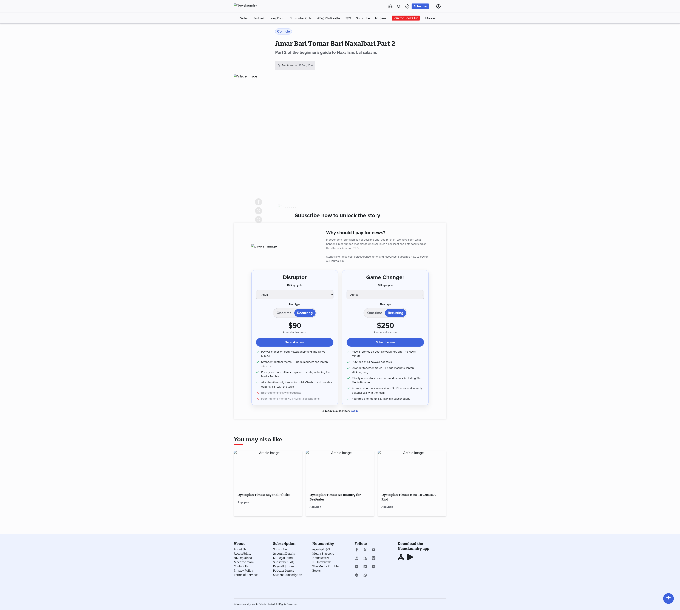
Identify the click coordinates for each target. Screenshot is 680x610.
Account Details (284, 553)
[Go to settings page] (668, 598)
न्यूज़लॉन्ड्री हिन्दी (321, 549)
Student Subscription (287, 575)
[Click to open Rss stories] (365, 558)
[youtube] (373, 550)
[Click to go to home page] (253, 5)
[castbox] (356, 575)
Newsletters (320, 558)
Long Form (277, 18)
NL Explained (243, 558)
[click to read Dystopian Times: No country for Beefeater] (340, 470)
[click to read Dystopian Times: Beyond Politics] (268, 470)
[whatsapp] (365, 575)
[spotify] (373, 567)
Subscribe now (294, 342)
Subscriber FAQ (283, 562)
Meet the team (244, 562)
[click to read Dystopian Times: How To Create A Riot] (412, 470)
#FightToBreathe (328, 18)
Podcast (258, 18)
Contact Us (241, 566)
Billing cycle (294, 285)
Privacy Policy (243, 570)
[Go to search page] (399, 6)
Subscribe (420, 6)
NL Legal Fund (283, 558)
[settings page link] (407, 6)
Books (316, 570)
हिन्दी (348, 18)
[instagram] (356, 558)
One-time (284, 313)
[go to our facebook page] (356, 550)
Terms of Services (246, 575)
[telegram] (356, 567)
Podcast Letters (283, 570)
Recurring (305, 313)
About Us (240, 549)
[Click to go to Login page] (438, 6)
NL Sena (380, 18)
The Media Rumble (325, 566)
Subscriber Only (301, 18)
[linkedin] (365, 567)
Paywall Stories (283, 566)
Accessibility (242, 553)
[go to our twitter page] (365, 550)
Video (244, 18)
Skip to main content (251, 28)
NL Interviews (322, 562)
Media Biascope (323, 553)
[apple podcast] (373, 558)
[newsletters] (390, 6)
